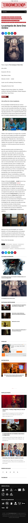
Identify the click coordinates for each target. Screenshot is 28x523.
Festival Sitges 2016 (6, 245)
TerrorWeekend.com (12, 502)
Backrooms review (16, 321)
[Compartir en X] (5, 33)
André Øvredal (9, 244)
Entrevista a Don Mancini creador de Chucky (12, 447)
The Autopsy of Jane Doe (20, 22)
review (18, 182)
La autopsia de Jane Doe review (8, 298)
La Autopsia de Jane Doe (16, 245)
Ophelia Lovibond (15, 20)
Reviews (12, 22)
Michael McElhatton (6, 20)
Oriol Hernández (5, 22)
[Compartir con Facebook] (2, 33)
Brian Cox (15, 244)
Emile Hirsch (20, 244)
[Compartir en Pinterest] (15, 33)
